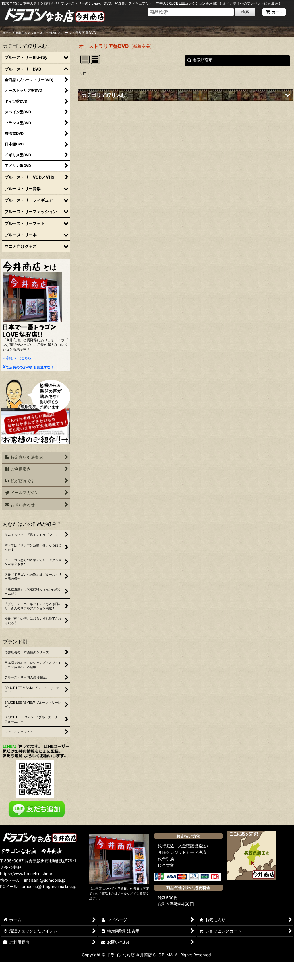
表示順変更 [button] (203, 60)
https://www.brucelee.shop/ (26, 873)
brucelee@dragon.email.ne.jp (49, 886)
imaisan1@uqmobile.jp (44, 880)
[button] (185, 95)
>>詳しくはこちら (17, 358)
